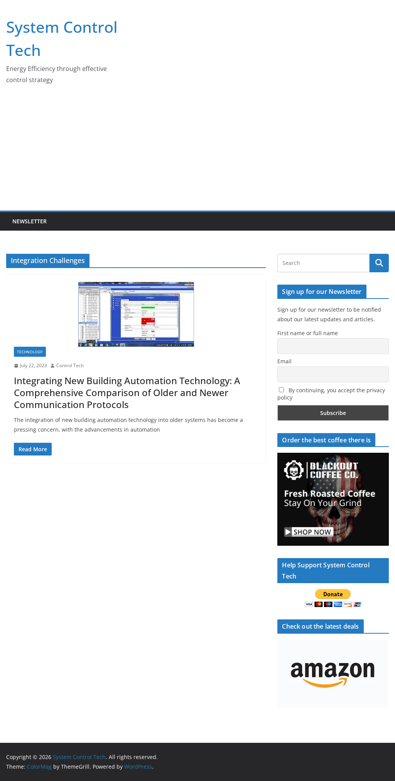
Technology (30, 351)
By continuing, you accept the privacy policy (331, 393)
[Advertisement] (197, 153)
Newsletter (29, 221)
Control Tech (70, 365)
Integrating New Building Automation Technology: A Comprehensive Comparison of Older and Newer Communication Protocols (127, 392)
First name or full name (307, 333)
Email (284, 361)
